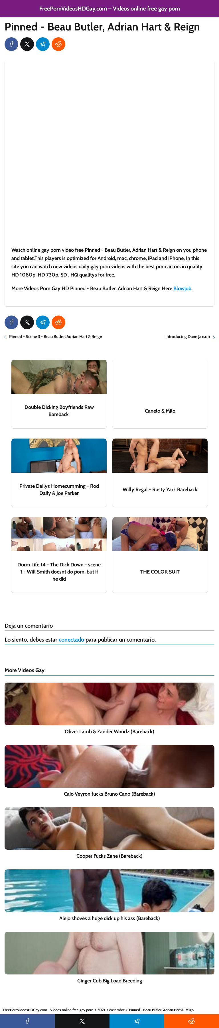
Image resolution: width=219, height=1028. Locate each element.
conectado (71, 639)
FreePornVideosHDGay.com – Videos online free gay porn (109, 8)
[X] (27, 44)
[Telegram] (43, 44)
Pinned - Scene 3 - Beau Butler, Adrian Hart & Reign (55, 336)
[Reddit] (58, 44)
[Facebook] (11, 44)
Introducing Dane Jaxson (187, 336)
